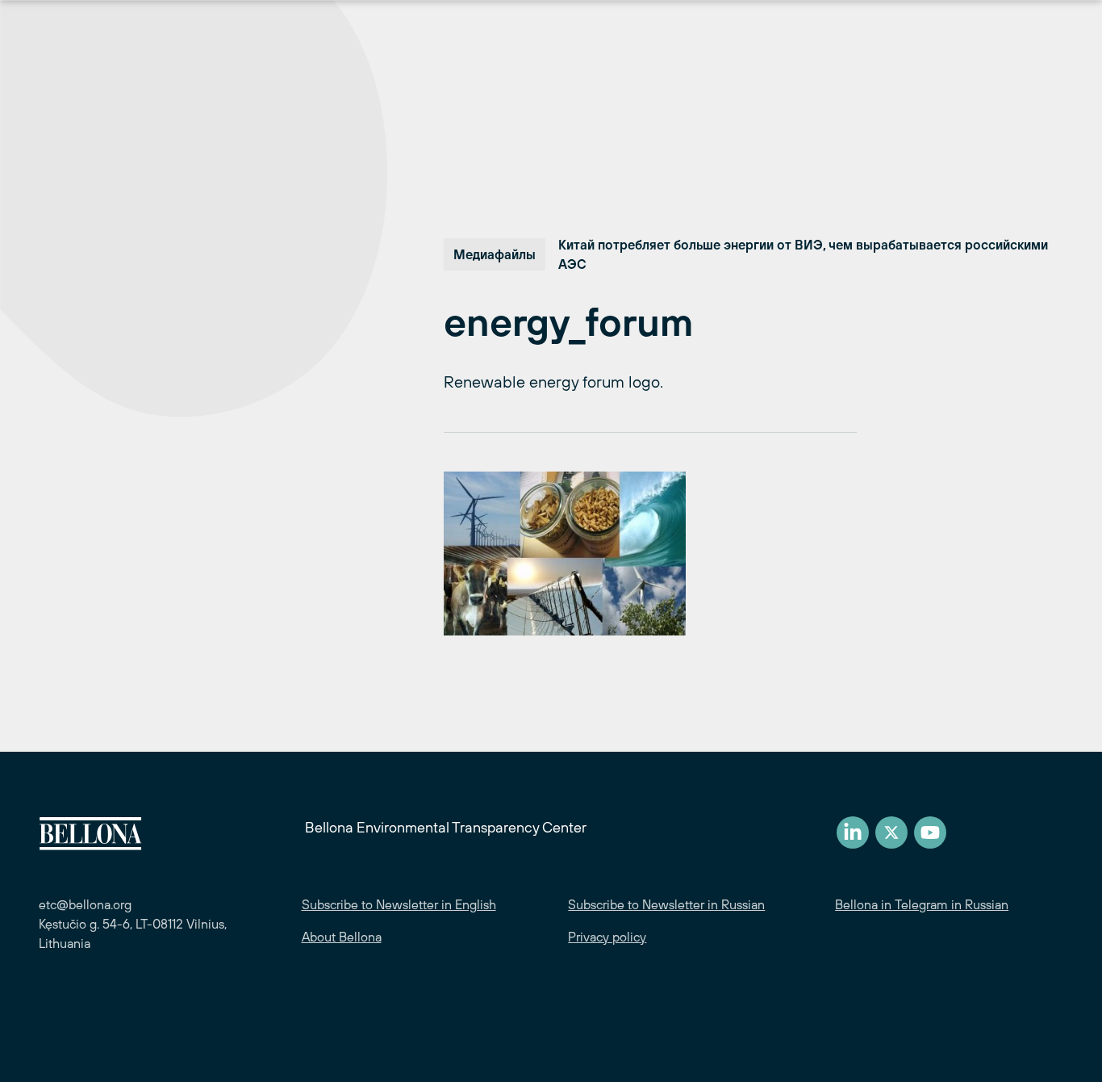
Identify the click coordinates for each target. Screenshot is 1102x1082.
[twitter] (891, 832)
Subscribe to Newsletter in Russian (666, 904)
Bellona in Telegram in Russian (921, 904)
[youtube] (930, 832)
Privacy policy (607, 936)
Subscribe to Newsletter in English (399, 904)
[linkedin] (853, 832)
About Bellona (342, 936)
